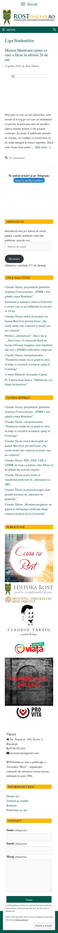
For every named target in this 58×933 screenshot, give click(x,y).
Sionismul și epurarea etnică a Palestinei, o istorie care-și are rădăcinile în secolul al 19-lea (29, 306)
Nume (16, 830)
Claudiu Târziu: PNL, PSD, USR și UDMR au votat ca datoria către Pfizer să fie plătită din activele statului (29, 464)
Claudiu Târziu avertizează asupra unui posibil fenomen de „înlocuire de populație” (27, 494)
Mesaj (16, 856)
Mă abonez (14, 258)
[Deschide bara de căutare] (54, 30)
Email (16, 843)
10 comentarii (17, 158)
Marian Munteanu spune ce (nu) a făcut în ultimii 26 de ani (26, 55)
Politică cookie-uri (21, 919)
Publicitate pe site (16, 810)
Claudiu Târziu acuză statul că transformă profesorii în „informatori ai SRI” (27, 479)
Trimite (29, 899)
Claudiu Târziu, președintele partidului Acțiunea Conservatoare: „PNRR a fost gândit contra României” (27, 291)
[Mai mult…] (43, 147)
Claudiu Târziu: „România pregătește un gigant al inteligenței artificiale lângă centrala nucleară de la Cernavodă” (28, 508)
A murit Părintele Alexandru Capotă (26, 374)
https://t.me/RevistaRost (29, 180)
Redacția (11, 805)
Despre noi (12, 796)
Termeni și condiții (17, 801)
